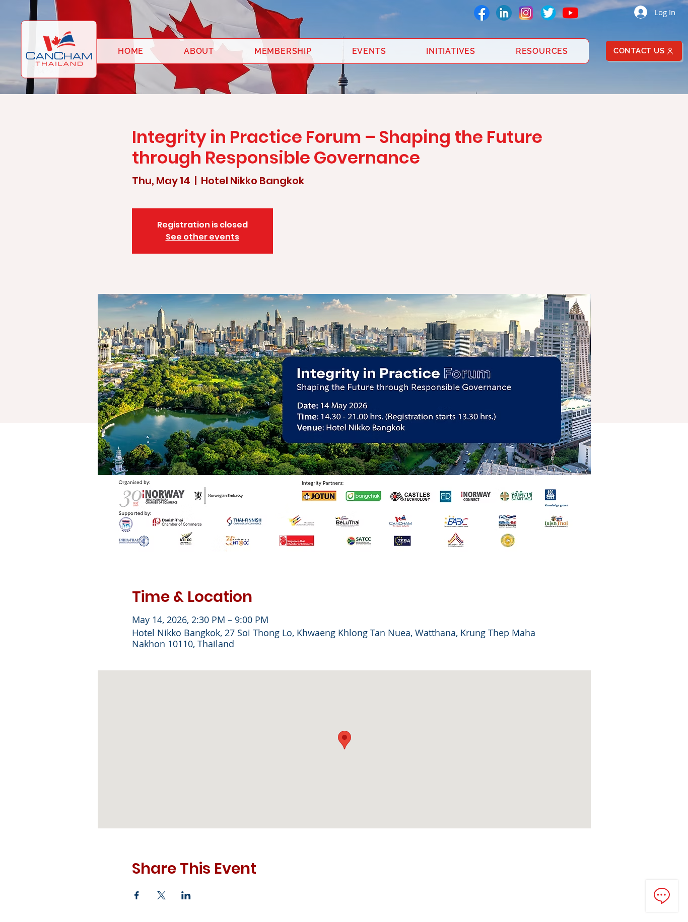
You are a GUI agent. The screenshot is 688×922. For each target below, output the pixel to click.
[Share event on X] (161, 895)
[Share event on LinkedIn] (186, 895)
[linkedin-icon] (504, 13)
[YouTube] (570, 13)
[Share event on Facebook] (137, 895)
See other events (202, 237)
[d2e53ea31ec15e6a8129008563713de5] (526, 13)
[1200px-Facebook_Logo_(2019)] (482, 13)
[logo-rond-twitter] (548, 13)
